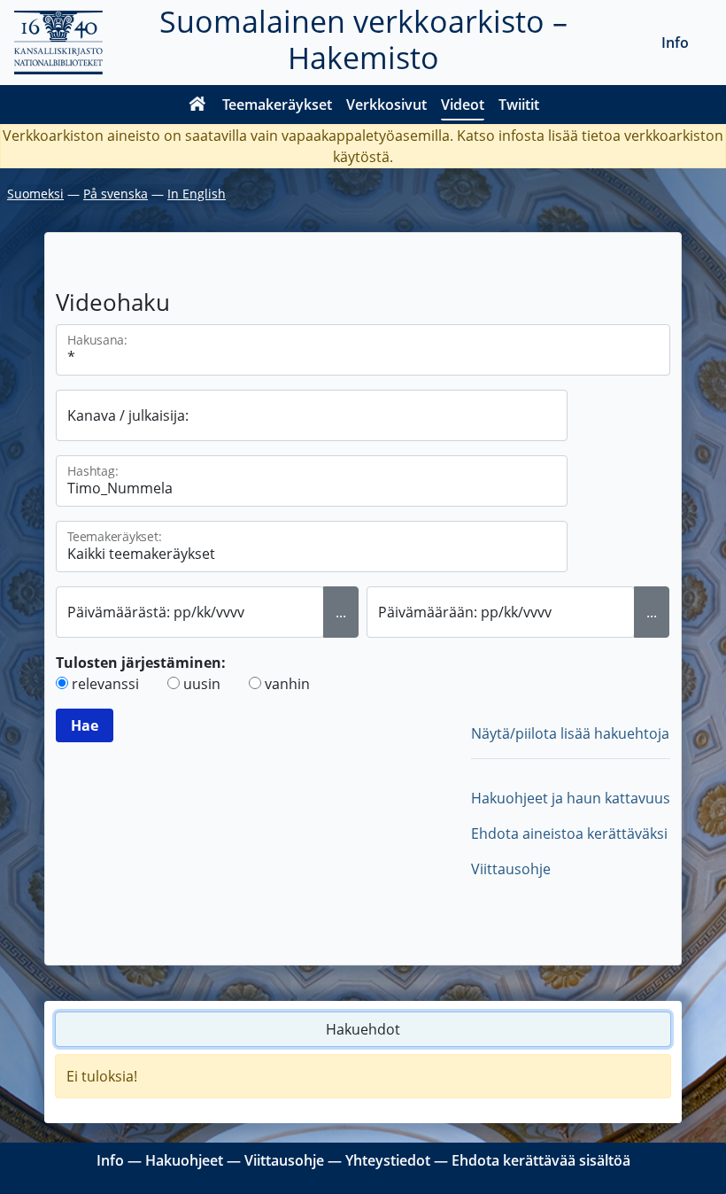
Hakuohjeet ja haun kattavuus (570, 798)
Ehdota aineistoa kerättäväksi (569, 833)
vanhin (287, 684)
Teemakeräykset (277, 104)
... (341, 612)
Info (675, 42)
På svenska (115, 193)
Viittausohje (511, 869)
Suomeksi (35, 193)
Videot (462, 104)
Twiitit (518, 104)
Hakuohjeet (184, 1160)
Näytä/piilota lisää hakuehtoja (570, 733)
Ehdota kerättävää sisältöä (541, 1160)
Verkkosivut (386, 104)
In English (196, 193)
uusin (201, 684)
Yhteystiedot (387, 1160)
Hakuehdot (363, 1029)
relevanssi (105, 684)
